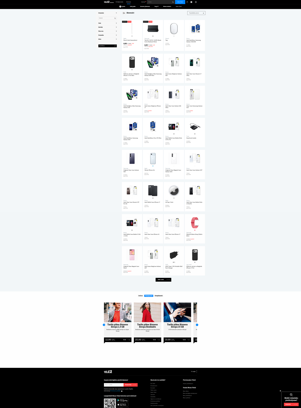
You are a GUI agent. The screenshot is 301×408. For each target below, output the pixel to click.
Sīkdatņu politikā (157, 400)
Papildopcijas (184, 403)
